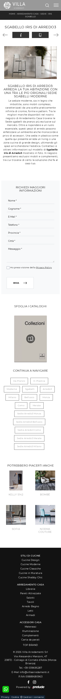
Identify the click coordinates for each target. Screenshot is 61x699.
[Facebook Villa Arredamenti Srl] (28, 681)
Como (21, 405)
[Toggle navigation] (56, 5)
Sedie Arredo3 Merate (29, 438)
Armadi (30, 615)
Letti (30, 610)
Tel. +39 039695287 (30, 667)
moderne (12, 389)
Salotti (31, 597)
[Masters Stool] (6, 34)
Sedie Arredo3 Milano (29, 446)
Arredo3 (47, 389)
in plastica (39, 381)
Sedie (43, 14)
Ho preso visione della (31, 267)
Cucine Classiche (30, 568)
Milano (12, 397)
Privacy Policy (44, 267)
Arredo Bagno (30, 606)
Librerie (30, 589)
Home (12, 14)
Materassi (30, 626)
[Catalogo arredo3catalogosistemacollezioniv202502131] (31, 338)
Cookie (15, 697)
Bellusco (29, 397)
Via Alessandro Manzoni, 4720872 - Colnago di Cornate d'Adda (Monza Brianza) (30, 660)
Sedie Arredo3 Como (29, 430)
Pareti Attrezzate (30, 593)
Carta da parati (30, 639)
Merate (37, 405)
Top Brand (30, 645)
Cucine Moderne (31, 564)
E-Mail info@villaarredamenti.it (30, 672)
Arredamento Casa (28, 14)
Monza (46, 397)
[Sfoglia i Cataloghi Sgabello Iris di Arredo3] (40, 35)
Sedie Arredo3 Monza (29, 413)
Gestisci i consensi (33, 697)
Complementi (30, 635)
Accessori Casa (30, 622)
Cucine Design (30, 560)
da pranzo (19, 381)
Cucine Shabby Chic (30, 577)
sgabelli (30, 389)
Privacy (5, 697)
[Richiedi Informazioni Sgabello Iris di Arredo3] (20, 35)
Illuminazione (30, 631)
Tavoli (30, 602)
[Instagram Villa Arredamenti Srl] (33, 681)
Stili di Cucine (30, 555)
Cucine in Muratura (30, 573)
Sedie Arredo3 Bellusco (29, 422)
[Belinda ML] (54, 34)
